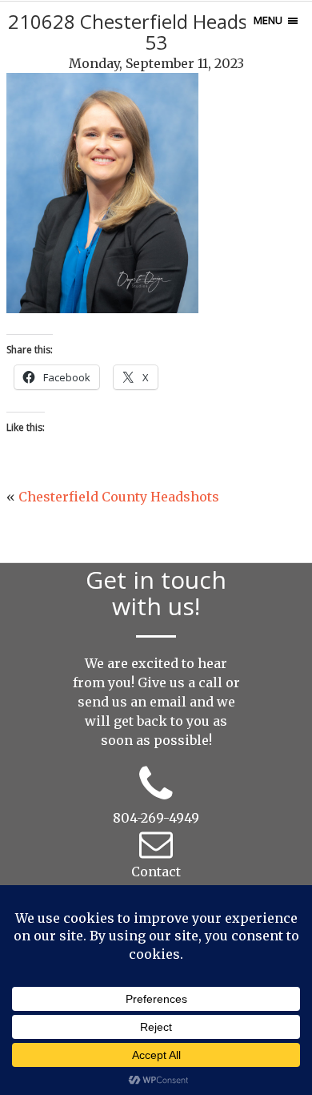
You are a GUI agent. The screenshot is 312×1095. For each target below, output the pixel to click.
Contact (156, 872)
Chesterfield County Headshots (118, 497)
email (168, 702)
